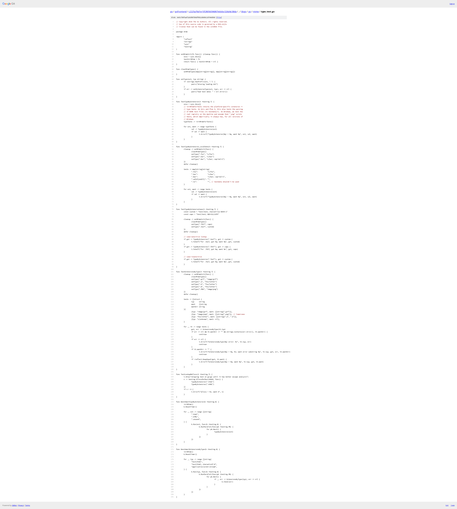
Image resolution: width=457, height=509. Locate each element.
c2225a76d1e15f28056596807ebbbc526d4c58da (213, 11)
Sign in (452, 4)
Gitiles (14, 505)
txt (447, 505)
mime (256, 11)
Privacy (21, 505)
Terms (27, 505)
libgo (243, 11)
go (171, 11)
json (453, 505)
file (219, 17)
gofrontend (181, 11)
